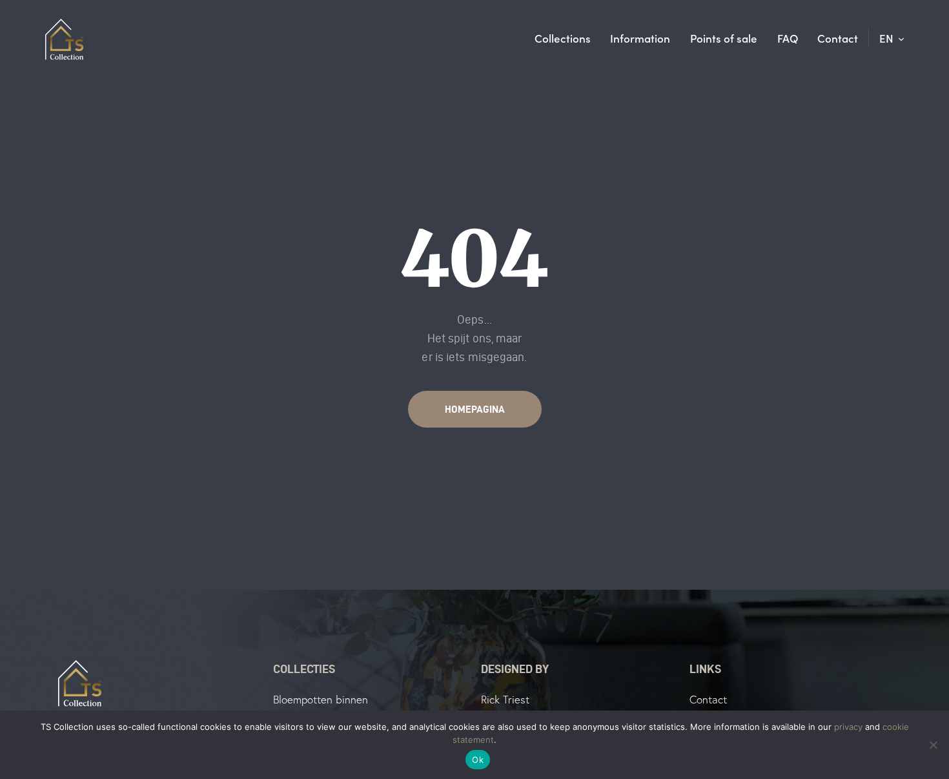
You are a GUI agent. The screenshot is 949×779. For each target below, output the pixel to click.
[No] (932, 744)
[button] (891, 38)
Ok (478, 759)
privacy (848, 727)
